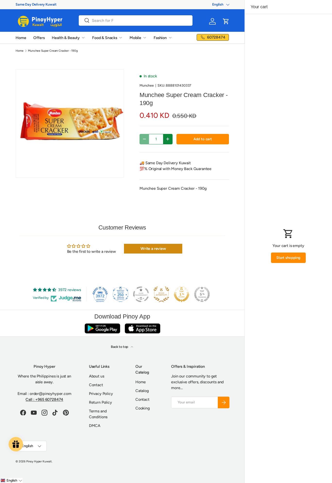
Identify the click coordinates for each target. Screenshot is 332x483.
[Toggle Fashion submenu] (170, 38)
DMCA (94, 425)
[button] (226, 21)
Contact (96, 385)
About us (96, 376)
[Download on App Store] (142, 328)
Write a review (153, 248)
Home (21, 37)
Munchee (147, 85)
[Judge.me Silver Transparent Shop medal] (141, 294)
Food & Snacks (104, 37)
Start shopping (288, 257)
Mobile (135, 37)
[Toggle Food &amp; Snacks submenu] (120, 38)
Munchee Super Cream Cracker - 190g (53, 50)
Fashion (160, 37)
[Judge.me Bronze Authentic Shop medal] (161, 294)
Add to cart (202, 139)
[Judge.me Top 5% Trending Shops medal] (202, 294)
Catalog (142, 390)
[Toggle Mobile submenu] (145, 38)
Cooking (142, 408)
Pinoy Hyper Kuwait (39, 461)
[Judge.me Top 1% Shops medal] (181, 294)
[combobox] (135, 20)
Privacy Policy (101, 393)
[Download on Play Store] (102, 328)
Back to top (120, 347)
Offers (38, 37)
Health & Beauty (66, 37)
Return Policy (100, 402)
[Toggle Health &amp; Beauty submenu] (83, 38)
